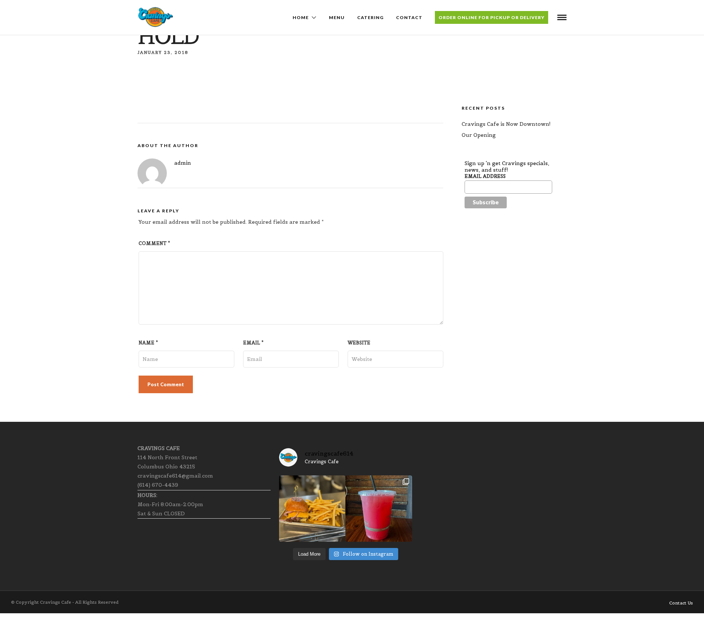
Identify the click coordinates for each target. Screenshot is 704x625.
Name (148, 343)
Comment (154, 243)
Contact (409, 17)
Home (301, 17)
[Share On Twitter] (29, 609)
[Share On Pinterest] (37, 609)
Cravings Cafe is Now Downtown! (506, 124)
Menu (337, 17)
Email (253, 343)
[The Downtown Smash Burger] (312, 508)
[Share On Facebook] (21, 609)
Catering (370, 17)
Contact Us (681, 603)
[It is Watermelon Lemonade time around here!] (378, 508)
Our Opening (479, 135)
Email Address (485, 176)
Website (359, 343)
